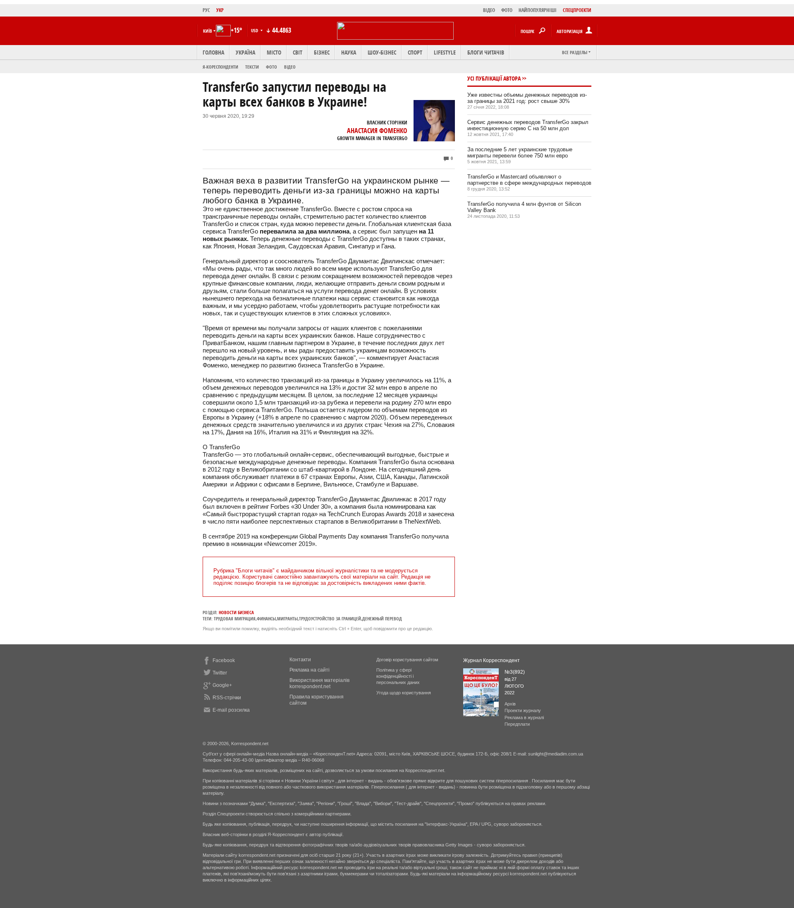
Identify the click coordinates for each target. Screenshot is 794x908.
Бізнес (322, 52)
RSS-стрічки (227, 698)
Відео (290, 67)
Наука (348, 52)
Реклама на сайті (309, 670)
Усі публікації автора (494, 78)
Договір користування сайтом (407, 659)
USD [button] (255, 30)
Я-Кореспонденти (220, 67)
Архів (510, 703)
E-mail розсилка (231, 710)
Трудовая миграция (235, 618)
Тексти (252, 67)
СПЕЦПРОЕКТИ (577, 10)
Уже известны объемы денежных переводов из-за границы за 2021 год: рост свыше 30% (527, 98)
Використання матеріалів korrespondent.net (319, 683)
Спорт (415, 52)
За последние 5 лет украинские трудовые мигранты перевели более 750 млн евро (519, 152)
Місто (274, 52)
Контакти (300, 660)
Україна (245, 52)
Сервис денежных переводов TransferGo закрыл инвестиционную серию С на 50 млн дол (527, 125)
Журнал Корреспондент (491, 660)
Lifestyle (445, 52)
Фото (271, 67)
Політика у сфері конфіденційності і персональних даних (398, 676)
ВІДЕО (489, 10)
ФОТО (506, 10)
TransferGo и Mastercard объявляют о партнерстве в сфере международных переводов (529, 180)
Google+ (222, 685)
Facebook (224, 660)
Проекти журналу (523, 710)
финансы (266, 618)
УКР (220, 10)
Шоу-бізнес (382, 52)
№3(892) (515, 672)
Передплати (517, 724)
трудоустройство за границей (330, 618)
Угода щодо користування (403, 692)
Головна (213, 52)
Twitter (220, 673)
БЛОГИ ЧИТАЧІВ (485, 52)
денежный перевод (382, 618)
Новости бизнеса (236, 612)
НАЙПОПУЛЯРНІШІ (538, 10)
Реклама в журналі (524, 717)
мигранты (287, 618)
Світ (297, 52)
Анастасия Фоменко (377, 130)
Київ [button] (207, 31)
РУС (206, 10)
